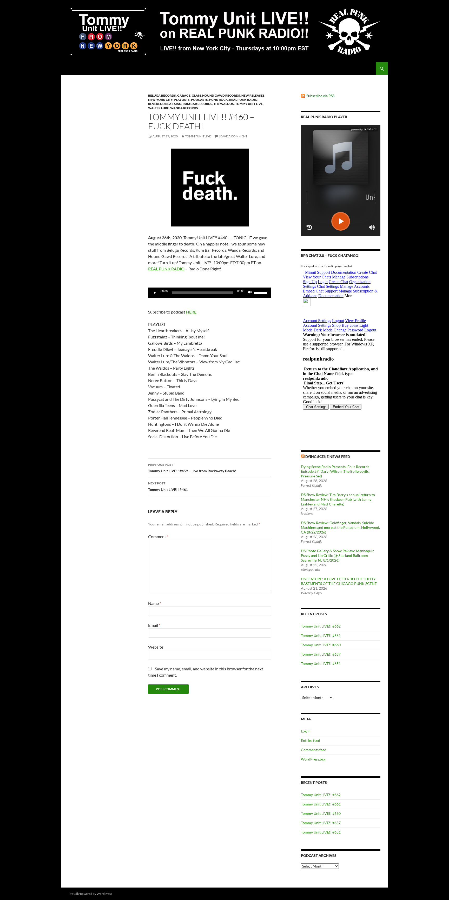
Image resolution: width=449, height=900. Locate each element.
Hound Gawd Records (221, 95)
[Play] (154, 292)
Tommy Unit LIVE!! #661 (321, 635)
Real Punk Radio (243, 100)
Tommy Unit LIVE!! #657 (321, 654)
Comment (158, 536)
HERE (191, 311)
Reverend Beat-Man (164, 104)
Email (154, 625)
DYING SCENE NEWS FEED (327, 456)
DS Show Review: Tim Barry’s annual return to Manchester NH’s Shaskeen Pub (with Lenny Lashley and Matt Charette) (338, 499)
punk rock (218, 100)
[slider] (261, 292)
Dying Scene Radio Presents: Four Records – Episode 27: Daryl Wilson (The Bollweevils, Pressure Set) (336, 471)
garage (183, 95)
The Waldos (224, 104)
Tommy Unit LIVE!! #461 (168, 486)
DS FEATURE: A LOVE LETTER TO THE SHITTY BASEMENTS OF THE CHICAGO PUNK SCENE (339, 581)
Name (154, 603)
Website (155, 646)
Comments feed (313, 750)
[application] (209, 293)
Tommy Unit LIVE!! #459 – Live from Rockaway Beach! (192, 468)
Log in (306, 731)
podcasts (199, 100)
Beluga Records (162, 95)
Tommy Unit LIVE (249, 104)
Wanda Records (184, 108)
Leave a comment (233, 136)
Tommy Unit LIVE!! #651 (321, 663)
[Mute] (250, 292)
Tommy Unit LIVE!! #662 (321, 626)
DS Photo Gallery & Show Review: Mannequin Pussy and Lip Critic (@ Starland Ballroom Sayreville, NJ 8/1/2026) (337, 555)
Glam (196, 95)
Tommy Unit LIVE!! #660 (321, 645)
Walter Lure (158, 108)
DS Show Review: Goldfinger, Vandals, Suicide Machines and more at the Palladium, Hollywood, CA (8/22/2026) (340, 527)
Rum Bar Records (197, 104)
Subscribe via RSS (320, 96)
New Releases (253, 95)
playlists (182, 100)
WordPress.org (313, 759)
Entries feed (310, 740)
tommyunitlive (198, 136)
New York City (160, 100)
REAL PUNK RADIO (166, 268)
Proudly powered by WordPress (90, 894)
